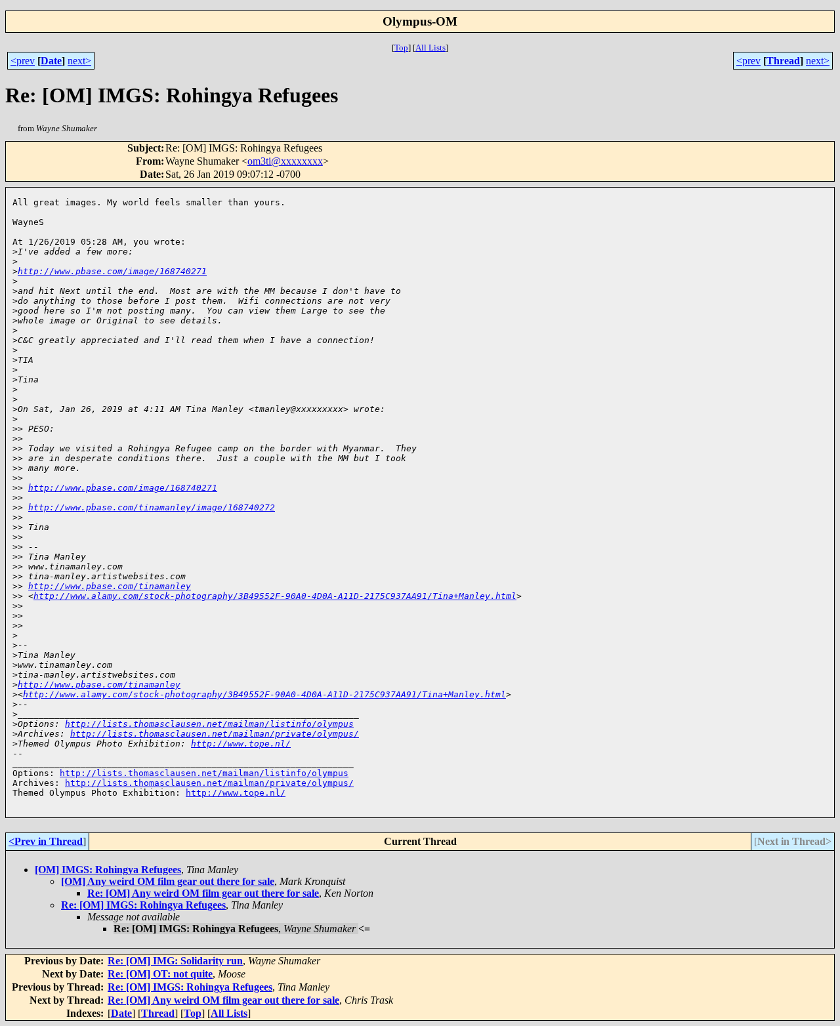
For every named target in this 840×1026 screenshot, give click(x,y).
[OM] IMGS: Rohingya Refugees (108, 869)
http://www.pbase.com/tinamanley (109, 586)
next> (79, 60)
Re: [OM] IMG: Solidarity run (175, 960)
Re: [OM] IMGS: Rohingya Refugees (143, 905)
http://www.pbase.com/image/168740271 (112, 271)
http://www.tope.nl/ (241, 744)
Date (51, 60)
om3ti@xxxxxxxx (285, 161)
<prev (22, 60)
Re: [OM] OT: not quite (160, 973)
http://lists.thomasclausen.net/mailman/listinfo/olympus (209, 724)
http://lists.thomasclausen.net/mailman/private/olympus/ (214, 734)
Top (401, 47)
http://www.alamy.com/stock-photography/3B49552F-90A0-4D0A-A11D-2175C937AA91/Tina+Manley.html (274, 596)
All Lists (430, 47)
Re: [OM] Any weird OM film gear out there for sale (203, 893)
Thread (783, 60)
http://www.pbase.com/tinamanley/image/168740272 (151, 507)
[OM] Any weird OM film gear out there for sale (167, 881)
